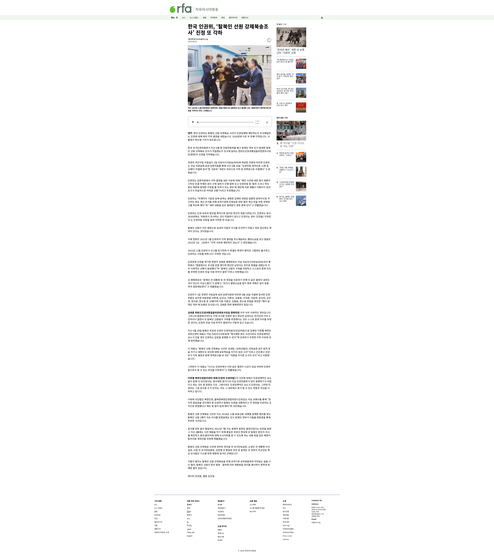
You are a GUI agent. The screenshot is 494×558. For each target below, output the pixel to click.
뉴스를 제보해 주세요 (257, 508)
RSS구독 (253, 511)
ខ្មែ (187, 522)
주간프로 (213, 17)
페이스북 (221, 536)
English (189, 536)
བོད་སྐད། (189, 525)
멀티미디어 (233, 17)
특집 (223, 17)
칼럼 (204, 17)
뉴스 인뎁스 (194, 17)
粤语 (188, 508)
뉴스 (184, 17)
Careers (286, 539)
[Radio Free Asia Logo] (194, 7)
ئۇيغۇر (189, 529)
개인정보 (286, 515)
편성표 (220, 504)
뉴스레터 (253, 504)
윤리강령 (286, 511)
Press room (287, 536)
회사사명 (286, 522)
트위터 (220, 540)
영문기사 (245, 17)
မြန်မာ (189, 511)
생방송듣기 (221, 508)
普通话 (189, 504)
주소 (284, 508)
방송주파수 (221, 515)
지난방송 (221, 511)
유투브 (220, 530)
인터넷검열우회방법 (225, 518)
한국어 (189, 515)
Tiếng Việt (190, 532)
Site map (286, 525)
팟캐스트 (221, 533)
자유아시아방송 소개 (161, 532)
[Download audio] (267, 122)
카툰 (155, 525)
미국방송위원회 (288, 529)
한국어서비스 (287, 504)
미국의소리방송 (288, 532)
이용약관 (286, 518)
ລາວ (188, 518)
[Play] (194, 122)
